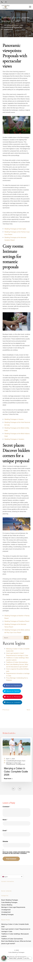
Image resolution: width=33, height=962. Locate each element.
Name (5, 819)
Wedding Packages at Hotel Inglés (15, 229)
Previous (6, 710)
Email (5, 830)
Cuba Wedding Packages (9, 902)
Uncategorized (8, 29)
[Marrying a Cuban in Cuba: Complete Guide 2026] (16, 747)
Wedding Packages (7, 914)
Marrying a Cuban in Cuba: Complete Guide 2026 (16, 771)
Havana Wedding (6, 905)
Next (28, 710)
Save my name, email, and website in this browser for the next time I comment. (16, 852)
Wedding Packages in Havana (13, 419)
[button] (4, 958)
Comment (6, 806)
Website (5, 841)
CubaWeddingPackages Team (13, 27)
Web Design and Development (16, 956)
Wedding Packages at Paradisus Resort (16, 621)
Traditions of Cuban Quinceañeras (17, 662)
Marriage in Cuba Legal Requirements (13, 763)
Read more (7, 778)
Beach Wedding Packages (9, 900)
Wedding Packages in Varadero (14, 439)
